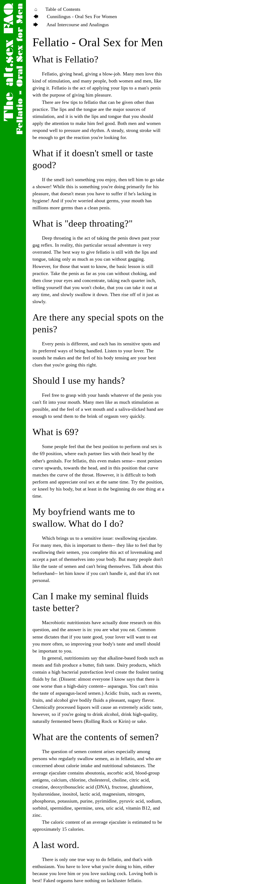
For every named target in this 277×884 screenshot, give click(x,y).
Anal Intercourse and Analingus (78, 24)
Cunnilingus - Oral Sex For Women (82, 16)
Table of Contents (62, 9)
